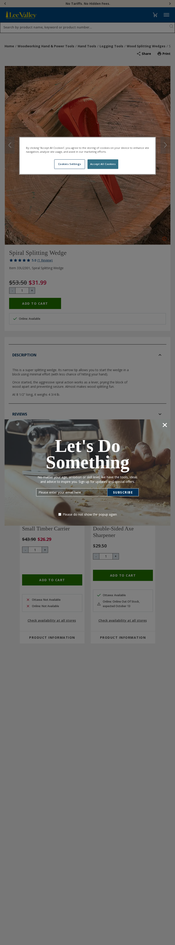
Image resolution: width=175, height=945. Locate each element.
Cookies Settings (69, 164)
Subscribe (123, 492)
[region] (87, 156)
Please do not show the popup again (90, 514)
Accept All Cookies (103, 164)
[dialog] (87, 472)
